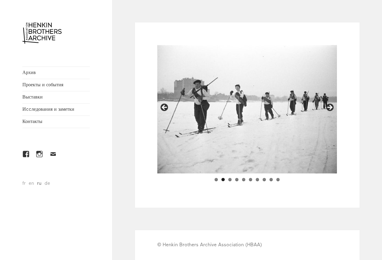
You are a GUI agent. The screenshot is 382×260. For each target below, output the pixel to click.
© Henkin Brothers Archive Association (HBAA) (209, 245)
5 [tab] (243, 179)
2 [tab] (223, 179)
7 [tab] (257, 179)
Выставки (32, 97)
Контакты (32, 121)
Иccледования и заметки (48, 109)
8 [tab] (264, 179)
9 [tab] (271, 179)
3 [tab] (230, 179)
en (31, 183)
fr (24, 183)
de (47, 183)
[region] (247, 109)
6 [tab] (250, 179)
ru (39, 183)
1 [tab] (216, 179)
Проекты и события (42, 85)
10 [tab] (278, 179)
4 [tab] (236, 179)
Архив (29, 72)
